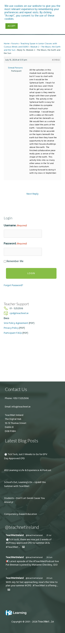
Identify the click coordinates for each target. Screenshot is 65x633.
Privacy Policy (11, 328)
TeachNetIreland (15, 535)
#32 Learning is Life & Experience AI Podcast (27, 470)
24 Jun (49, 578)
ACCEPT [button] (12, 26)
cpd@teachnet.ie (19, 313)
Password (15, 243)
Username (15, 225)
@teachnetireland (34, 535)
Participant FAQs (13, 333)
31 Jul (48, 535)
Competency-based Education (20, 514)
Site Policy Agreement (16, 323)
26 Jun (49, 557)
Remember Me (15, 261)
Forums (15, 43)
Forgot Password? (13, 285)
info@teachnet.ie (21, 406)
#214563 (56, 59)
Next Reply (32, 193)
